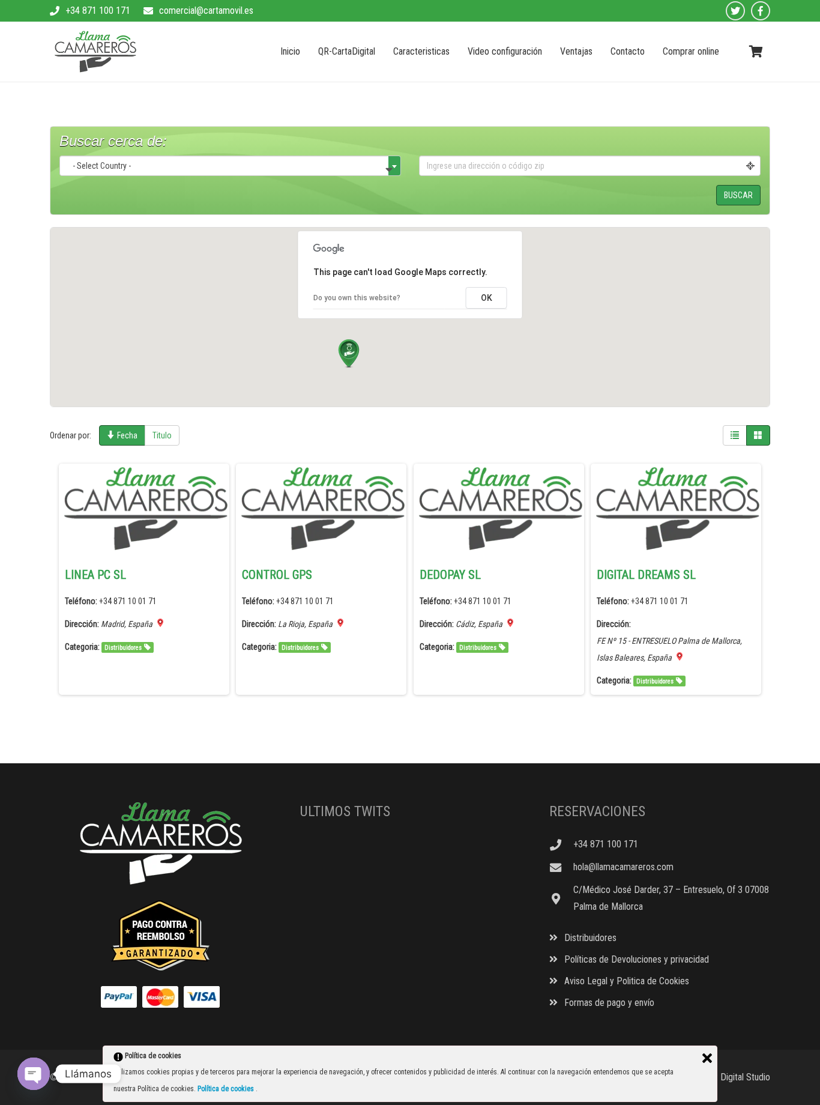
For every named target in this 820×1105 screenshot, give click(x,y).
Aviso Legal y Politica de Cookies (625, 981)
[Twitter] (735, 10)
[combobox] (230, 166)
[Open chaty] (33, 1074)
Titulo (162, 435)
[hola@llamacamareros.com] (561, 867)
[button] (348, 353)
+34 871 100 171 (97, 10)
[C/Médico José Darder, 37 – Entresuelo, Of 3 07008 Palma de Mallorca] (561, 898)
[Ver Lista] (735, 435)
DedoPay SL (450, 575)
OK (486, 298)
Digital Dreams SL (646, 575)
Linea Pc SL (95, 575)
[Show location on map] (160, 623)
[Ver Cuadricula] (758, 435)
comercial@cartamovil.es (206, 10)
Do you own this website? (356, 298)
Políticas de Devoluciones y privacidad (635, 959)
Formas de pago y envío (608, 1002)
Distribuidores (123, 648)
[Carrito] (755, 52)
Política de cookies (226, 1089)
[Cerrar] (707, 1058)
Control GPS (277, 575)
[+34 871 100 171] (561, 844)
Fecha (126, 435)
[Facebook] (760, 10)
